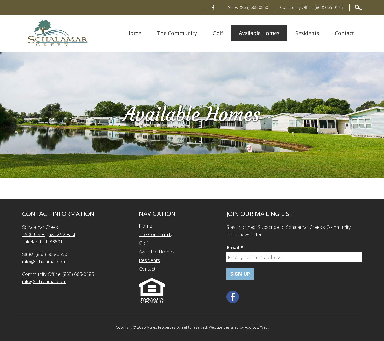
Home (133, 33)
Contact (344, 33)
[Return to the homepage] (57, 33)
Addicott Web (256, 327)
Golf (218, 33)
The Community (177, 33)
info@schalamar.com (44, 261)
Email (234, 247)
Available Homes (259, 33)
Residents (307, 33)
